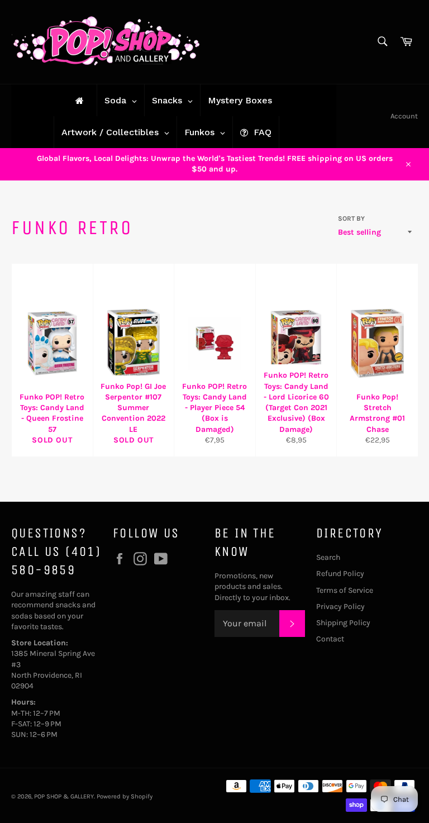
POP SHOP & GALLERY (64, 796)
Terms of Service (344, 590)
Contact (330, 639)
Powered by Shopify (124, 796)
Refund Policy (340, 573)
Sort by (351, 218)
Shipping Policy (343, 622)
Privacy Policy (340, 606)
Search (328, 557)
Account (404, 116)
